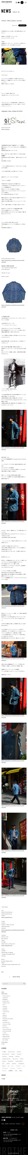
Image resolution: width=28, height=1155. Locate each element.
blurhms (13, 1054)
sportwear (14, 1063)
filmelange (11, 1056)
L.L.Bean (4, 1032)
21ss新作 (4, 1051)
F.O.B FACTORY (6, 1011)
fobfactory (17, 1056)
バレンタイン (12, 1068)
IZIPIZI (4, 1013)
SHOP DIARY (4, 993)
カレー (12, 1065)
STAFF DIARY (4, 1042)
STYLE (3, 1044)
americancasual (11, 1051)
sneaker (8, 1063)
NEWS (2, 992)
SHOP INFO (12, 1123)
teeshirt (4, 1065)
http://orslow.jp (5, 129)
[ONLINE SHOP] (22, 2)
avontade (19, 1051)
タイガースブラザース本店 (17, 1117)
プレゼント (19, 1068)
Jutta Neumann (6, 1022)
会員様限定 (11, 1070)
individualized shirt (6, 1058)
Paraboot (5, 1025)
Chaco (4, 1004)
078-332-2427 (9, 1135)
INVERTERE (5, 1020)
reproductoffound (19, 1061)
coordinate (4, 1056)
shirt (3, 1063)
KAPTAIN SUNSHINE (7, 1031)
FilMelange (5, 1009)
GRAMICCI (5, 1015)
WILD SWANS (5, 1039)
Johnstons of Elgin (7, 1024)
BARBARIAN (5, 999)
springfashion (21, 1063)
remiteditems (10, 1061)
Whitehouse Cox (6, 1038)
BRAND (7, 1123)
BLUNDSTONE (6, 1001)
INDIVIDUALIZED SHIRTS (8, 1018)
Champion (5, 1006)
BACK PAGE (16, 977)
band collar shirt (5, 1054)
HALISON (5, 1017)
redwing (4, 1061)
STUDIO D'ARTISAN (7, 1029)
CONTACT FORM (11, 1106)
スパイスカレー (5, 1068)
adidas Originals (6, 995)
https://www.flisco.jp (6, 917)
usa (8, 1065)
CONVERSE (5, 1008)
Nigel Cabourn (6, 1034)
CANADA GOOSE (6, 1002)
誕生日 (20, 1070)
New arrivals (15, 1058)
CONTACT (18, 1123)
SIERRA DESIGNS (6, 1036)
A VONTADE (5, 997)
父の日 (16, 1070)
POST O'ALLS (5, 1027)
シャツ (23, 1065)
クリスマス (18, 1065)
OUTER (21, 1058)
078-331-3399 (9, 1141)
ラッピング (4, 1070)
